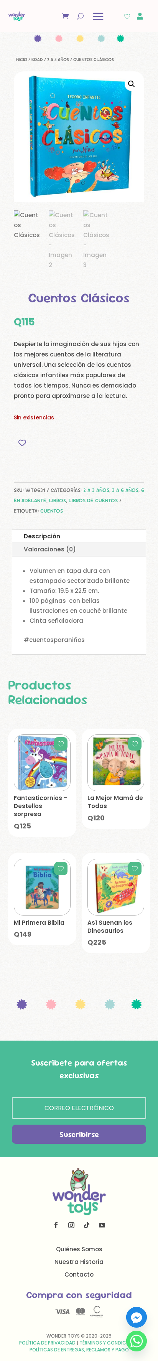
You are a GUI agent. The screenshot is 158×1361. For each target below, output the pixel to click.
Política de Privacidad (47, 1343)
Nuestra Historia (79, 1262)
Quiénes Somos (79, 1249)
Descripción (42, 536)
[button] (131, 84)
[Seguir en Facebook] (56, 1225)
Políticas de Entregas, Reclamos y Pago (79, 1349)
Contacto (79, 1274)
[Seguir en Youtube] (102, 1225)
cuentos (51, 510)
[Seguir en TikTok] (87, 1225)
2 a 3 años (58, 59)
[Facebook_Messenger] (136, 1317)
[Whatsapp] (136, 1341)
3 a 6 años (125, 490)
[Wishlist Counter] (127, 16)
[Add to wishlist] (22, 443)
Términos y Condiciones (109, 1343)
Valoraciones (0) (50, 549)
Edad (37, 59)
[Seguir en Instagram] (71, 1225)
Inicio (21, 59)
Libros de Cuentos (93, 500)
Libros (57, 500)
